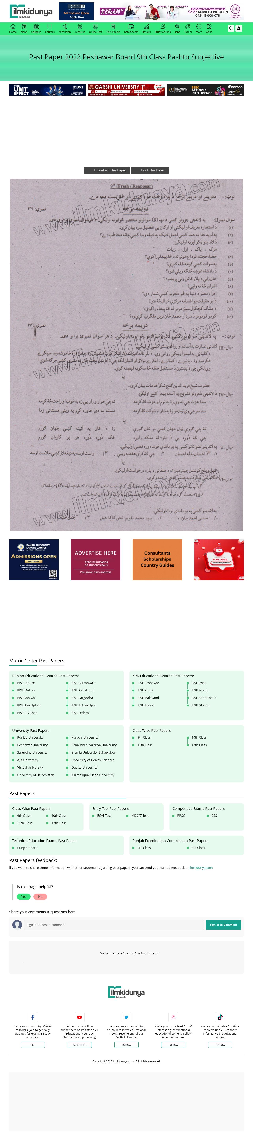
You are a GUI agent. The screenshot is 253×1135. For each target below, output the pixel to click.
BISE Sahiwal (26, 698)
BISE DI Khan (201, 705)
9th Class (144, 737)
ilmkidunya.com (201, 868)
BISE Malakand (148, 698)
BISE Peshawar (148, 683)
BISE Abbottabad (204, 698)
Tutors (188, 32)
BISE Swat (199, 683)
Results (146, 32)
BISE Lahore (26, 683)
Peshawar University (32, 745)
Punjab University (30, 737)
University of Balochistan (35, 775)
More (199, 32)
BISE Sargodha (82, 698)
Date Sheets (131, 32)
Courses (50, 32)
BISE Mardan (201, 690)
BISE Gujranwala (83, 683)
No (40, 897)
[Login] (238, 28)
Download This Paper (109, 170)
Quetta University (84, 767)
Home (13, 32)
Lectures (80, 32)
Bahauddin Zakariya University (94, 745)
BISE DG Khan (27, 713)
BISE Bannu (145, 705)
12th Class (199, 745)
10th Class (199, 737)
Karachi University (84, 737)
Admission (65, 32)
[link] (76, 11)
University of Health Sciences (92, 760)
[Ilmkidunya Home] (31, 11)
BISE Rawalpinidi (29, 705)
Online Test (95, 32)
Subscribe (79, 1045)
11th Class (145, 745)
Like (32, 1045)
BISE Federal (80, 713)
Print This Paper (152, 170)
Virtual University (30, 767)
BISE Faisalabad (82, 690)
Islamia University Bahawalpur (93, 752)
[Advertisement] (126, 126)
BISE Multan (26, 690)
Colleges (36, 32)
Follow (126, 1045)
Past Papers (113, 32)
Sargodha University (32, 752)
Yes (23, 897)
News (24, 32)
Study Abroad (163, 32)
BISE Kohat (145, 690)
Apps (209, 32)
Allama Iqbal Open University (92, 775)
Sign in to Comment (223, 925)
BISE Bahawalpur (83, 705)
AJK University (27, 760)
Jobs (177, 32)
